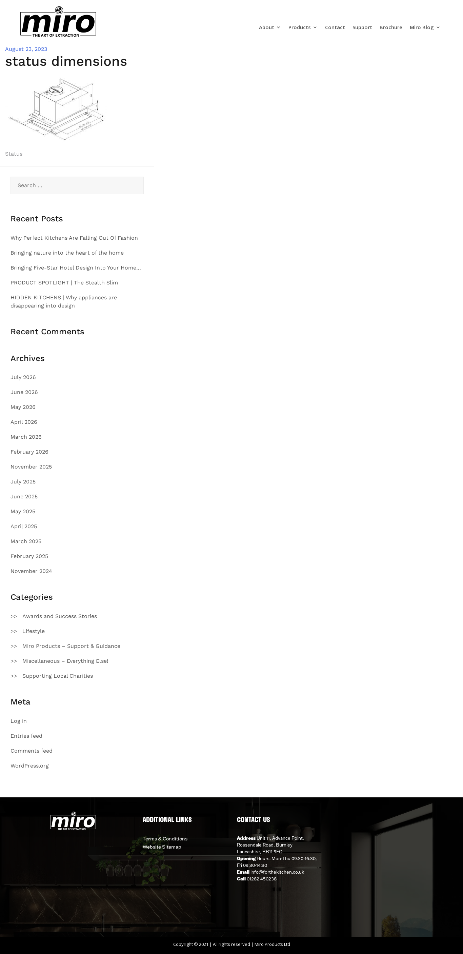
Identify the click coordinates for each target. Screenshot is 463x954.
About (266, 28)
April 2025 (24, 526)
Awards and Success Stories (59, 616)
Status (13, 154)
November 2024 (31, 571)
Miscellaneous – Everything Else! (65, 661)
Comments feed (32, 751)
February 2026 (29, 452)
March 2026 (26, 437)
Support (362, 28)
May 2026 (23, 407)
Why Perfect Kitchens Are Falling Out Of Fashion (74, 238)
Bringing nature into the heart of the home (67, 253)
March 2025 (26, 541)
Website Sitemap (162, 847)
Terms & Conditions (165, 839)
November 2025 (31, 466)
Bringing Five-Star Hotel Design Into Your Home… (76, 267)
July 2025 (23, 481)
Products (299, 28)
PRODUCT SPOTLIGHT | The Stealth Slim (64, 282)
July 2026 (23, 377)
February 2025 (29, 556)
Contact (335, 28)
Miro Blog (422, 28)
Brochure (391, 28)
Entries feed (26, 736)
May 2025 (23, 511)
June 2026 (24, 392)
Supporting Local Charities (57, 676)
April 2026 (24, 422)
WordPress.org (30, 765)
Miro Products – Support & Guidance (71, 646)
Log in (19, 721)
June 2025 (24, 496)
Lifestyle (33, 631)
